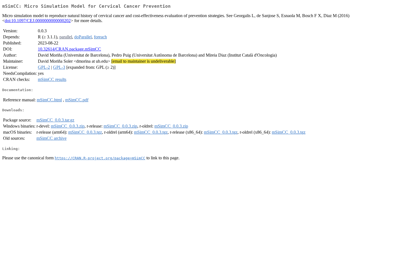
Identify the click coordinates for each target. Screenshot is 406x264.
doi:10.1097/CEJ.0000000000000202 (38, 20)
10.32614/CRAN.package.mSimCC (69, 49)
